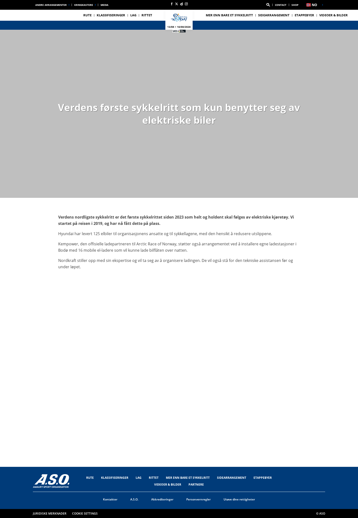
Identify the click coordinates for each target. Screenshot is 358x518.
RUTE (90, 478)
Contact (280, 5)
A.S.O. (134, 499)
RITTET (154, 478)
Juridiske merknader (49, 513)
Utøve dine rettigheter (239, 499)
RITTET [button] (146, 15)
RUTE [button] (87, 15)
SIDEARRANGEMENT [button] (274, 15)
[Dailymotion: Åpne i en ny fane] (181, 3)
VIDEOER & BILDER (333, 15)
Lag (138, 478)
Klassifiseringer (111, 15)
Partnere (196, 484)
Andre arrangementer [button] (51, 5)
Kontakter (110, 499)
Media (104, 5)
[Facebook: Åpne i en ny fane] (171, 3)
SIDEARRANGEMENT (231, 478)
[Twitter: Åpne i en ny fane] (176, 3)
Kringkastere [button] (83, 5)
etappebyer (263, 478)
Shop (295, 5)
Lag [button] (133, 15)
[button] (268, 5)
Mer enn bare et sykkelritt (229, 15)
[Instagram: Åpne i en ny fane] (186, 3)
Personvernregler (198, 499)
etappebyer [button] (304, 15)
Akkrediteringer (162, 499)
